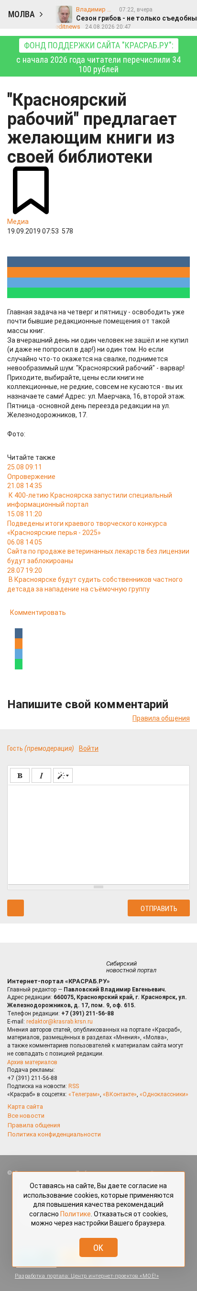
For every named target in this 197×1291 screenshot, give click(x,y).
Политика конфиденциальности (54, 1134)
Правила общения (161, 718)
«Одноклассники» (164, 1094)
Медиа (18, 221)
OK (98, 1247)
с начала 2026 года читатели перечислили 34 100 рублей (98, 57)
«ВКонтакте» (120, 1094)
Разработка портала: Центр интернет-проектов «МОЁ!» (87, 1276)
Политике (75, 1214)
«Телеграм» (84, 1094)
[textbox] (98, 833)
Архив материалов (32, 1062)
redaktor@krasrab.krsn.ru (59, 1021)
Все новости (26, 1115)
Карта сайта (25, 1106)
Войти (88, 748)
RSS (73, 1086)
